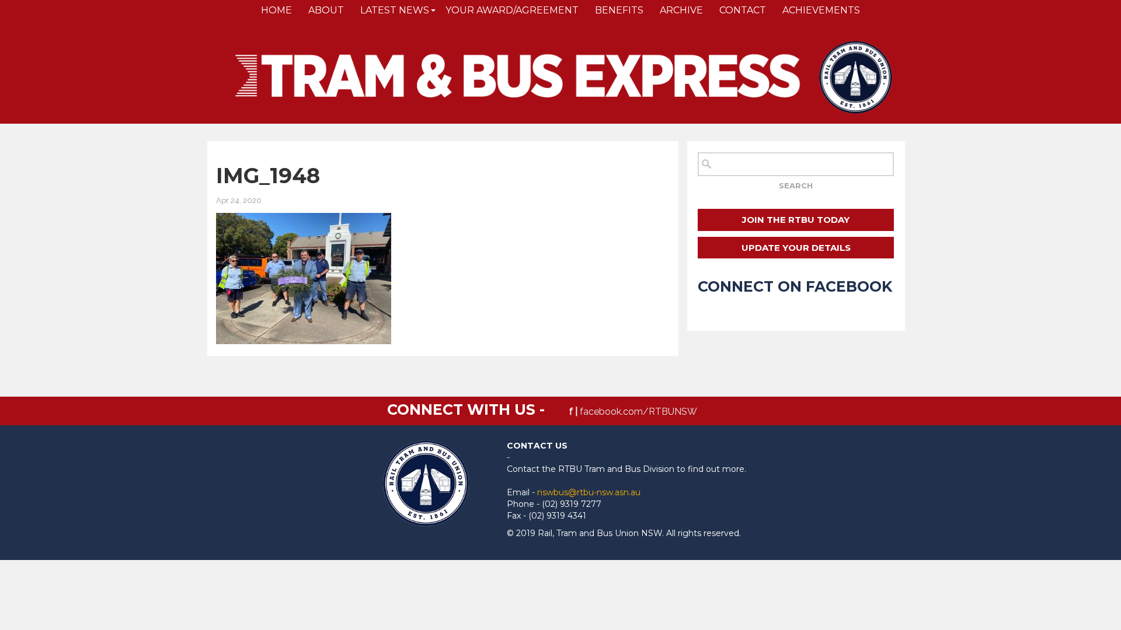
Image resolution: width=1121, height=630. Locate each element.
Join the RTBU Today (796, 219)
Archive (681, 10)
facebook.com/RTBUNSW (638, 411)
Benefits (619, 10)
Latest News (394, 10)
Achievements (821, 10)
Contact (742, 10)
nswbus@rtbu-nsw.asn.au (588, 492)
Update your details (796, 247)
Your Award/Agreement (512, 10)
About (326, 10)
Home (276, 10)
